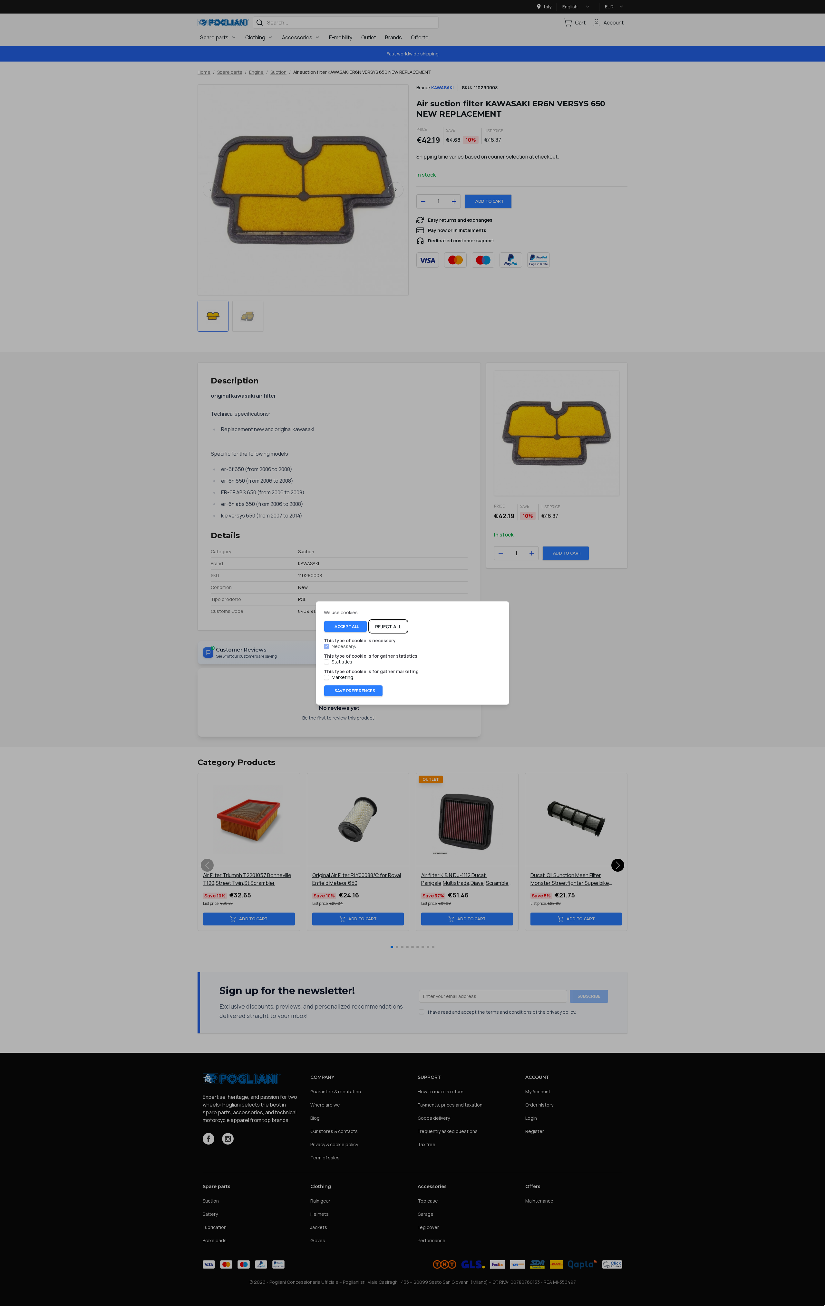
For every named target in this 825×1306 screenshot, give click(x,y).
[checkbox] (326, 646)
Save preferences (355, 690)
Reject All (388, 626)
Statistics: (343, 662)
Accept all (347, 626)
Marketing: (343, 677)
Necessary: (344, 646)
